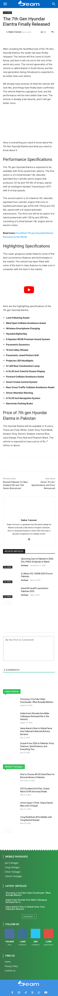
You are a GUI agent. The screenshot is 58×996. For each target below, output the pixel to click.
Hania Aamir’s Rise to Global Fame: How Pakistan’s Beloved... (25, 907)
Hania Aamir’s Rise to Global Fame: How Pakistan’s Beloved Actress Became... (36, 731)
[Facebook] (12, 992)
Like (9, 930)
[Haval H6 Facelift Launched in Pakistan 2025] (11, 592)
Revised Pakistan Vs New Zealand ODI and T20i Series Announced (15, 485)
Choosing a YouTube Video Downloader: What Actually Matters (28, 894)
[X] (32, 992)
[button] (5, 4)
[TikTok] (25, 992)
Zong (36, 767)
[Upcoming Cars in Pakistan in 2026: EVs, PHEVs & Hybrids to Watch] (11, 562)
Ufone (44, 767)
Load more (28, 916)
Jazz (18, 767)
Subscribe (48, 930)
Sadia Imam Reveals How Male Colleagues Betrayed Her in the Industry (34, 716)
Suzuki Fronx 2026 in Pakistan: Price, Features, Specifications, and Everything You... (37, 746)
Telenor (27, 767)
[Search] (54, 4)
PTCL (53, 767)
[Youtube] (45, 992)
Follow (22, 930)
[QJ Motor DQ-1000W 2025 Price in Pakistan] (11, 577)
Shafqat (24, 565)
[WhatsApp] (39, 992)
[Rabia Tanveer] (4, 32)
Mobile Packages (16, 856)
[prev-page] (5, 603)
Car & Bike (7, 13)
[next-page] (9, 603)
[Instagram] (29, 538)
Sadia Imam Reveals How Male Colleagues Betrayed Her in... (26, 901)
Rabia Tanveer (14, 32)
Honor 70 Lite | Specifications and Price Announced (43, 485)
